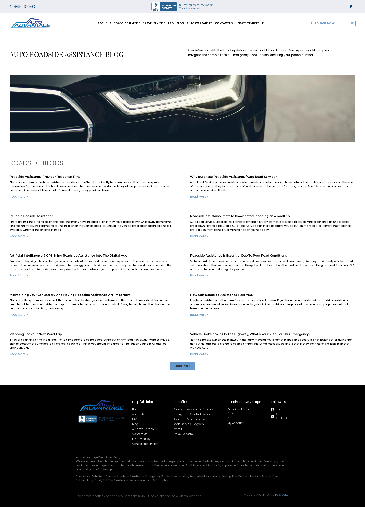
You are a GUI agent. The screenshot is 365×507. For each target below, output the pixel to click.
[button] (182, 366)
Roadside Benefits (127, 23)
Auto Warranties (199, 23)
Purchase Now (322, 23)
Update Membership (250, 23)
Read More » (19, 196)
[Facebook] (350, 7)
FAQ (171, 23)
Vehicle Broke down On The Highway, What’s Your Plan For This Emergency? (250, 334)
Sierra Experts (279, 495)
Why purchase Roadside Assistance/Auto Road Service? (233, 176)
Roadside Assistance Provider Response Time (45, 176)
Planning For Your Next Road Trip (36, 334)
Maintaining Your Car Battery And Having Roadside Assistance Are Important (70, 295)
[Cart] (352, 23)
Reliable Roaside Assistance (31, 216)
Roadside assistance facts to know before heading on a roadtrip (240, 216)
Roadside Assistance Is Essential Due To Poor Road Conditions (238, 255)
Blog (180, 23)
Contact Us (224, 23)
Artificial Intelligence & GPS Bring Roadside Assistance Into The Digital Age (68, 255)
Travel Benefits (154, 23)
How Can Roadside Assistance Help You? (222, 295)
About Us (104, 23)
